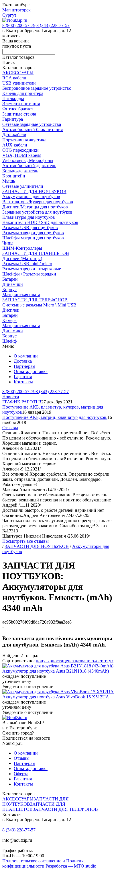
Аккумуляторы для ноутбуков (31, 196)
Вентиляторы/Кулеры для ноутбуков (37, 201)
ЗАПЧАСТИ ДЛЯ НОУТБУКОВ (34, 191)
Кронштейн (13, 175)
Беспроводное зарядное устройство (36, 88)
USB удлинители (19, 83)
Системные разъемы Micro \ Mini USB (39, 304)
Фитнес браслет (17, 108)
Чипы (7, 243)
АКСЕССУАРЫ (18, 72)
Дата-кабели (14, 134)
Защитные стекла (19, 114)
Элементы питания (21, 103)
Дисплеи (10, 310)
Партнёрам (24, 366)
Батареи (10, 279)
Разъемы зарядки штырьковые (31, 268)
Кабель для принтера (22, 93)
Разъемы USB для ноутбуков (30, 227)
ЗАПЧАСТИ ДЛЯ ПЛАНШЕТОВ (35, 253)
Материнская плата (21, 294)
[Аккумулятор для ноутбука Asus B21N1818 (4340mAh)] (57, 665)
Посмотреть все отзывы (25, 541)
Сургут (9, 15)
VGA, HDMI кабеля (21, 155)
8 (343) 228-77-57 (53, 25)
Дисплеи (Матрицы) (22, 258)
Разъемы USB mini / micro (27, 263)
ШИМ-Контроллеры (22, 248)
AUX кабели (14, 144)
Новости (10, 396)
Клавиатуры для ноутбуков (28, 217)
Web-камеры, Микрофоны (27, 160)
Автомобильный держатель (29, 165)
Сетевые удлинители (22, 186)
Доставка (23, 361)
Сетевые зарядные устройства (31, 124)
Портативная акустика (24, 139)
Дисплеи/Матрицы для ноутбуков (35, 206)
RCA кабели (14, 77)
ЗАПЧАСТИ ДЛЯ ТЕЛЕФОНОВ (35, 299)
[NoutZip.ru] (14, 20)
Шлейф (9, 341)
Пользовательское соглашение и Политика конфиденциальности (44, 863)
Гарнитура (12, 119)
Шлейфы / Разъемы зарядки (29, 274)
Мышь (8, 181)
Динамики (12, 284)
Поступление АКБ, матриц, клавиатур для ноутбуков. (54, 417)
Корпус (9, 289)
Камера (9, 320)
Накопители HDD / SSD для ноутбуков (40, 222)
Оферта (21, 773)
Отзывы (10, 427)
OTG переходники (20, 150)
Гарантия (23, 376)
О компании (26, 356)
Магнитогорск (16, 9)
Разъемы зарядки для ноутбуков (33, 232)
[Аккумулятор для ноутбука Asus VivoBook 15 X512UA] (58, 691)
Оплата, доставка (31, 371)
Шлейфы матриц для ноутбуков (33, 237)
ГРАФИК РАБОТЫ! (21, 401)
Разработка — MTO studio (71, 866)
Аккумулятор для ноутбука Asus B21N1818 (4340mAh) (55, 671)
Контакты (23, 381)
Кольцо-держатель (20, 170)
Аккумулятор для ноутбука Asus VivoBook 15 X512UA (55, 696)
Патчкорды (13, 98)
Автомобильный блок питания (32, 129)
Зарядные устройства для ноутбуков (37, 212)
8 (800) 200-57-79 (19, 25)
